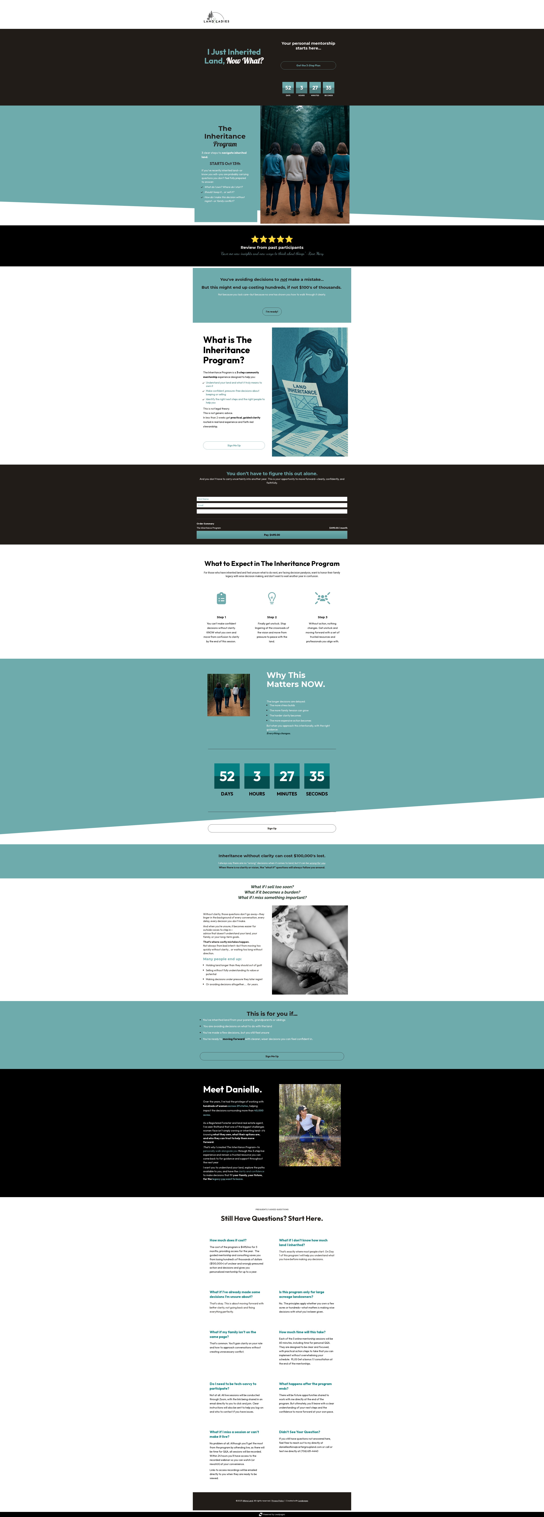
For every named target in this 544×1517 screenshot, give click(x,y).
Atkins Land (248, 1500)
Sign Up (272, 828)
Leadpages (303, 1500)
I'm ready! (272, 311)
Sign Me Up (234, 445)
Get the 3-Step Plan (308, 65)
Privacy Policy (278, 1500)
